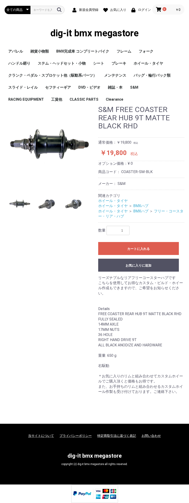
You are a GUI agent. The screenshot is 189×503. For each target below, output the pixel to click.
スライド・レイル (23, 87)
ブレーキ (119, 63)
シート (98, 63)
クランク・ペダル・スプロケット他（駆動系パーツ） (52, 75)
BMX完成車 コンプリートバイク (82, 51)
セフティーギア (58, 87)
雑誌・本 (115, 87)
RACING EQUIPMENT (26, 99)
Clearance (114, 99)
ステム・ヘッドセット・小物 (62, 63)
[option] (49, 146)
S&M (134, 87)
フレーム (124, 51)
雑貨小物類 (39, 51)
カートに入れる (138, 249)
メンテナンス (115, 75)
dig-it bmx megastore (94, 33)
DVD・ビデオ (89, 87)
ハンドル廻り (19, 63)
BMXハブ (140, 206)
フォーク (146, 51)
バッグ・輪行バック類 (152, 75)
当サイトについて (41, 436)
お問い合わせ (151, 436)
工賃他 (56, 99)
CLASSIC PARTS (84, 99)
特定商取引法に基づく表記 (116, 436)
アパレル (15, 51)
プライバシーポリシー (75, 436)
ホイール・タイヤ (148, 63)
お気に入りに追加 (138, 265)
